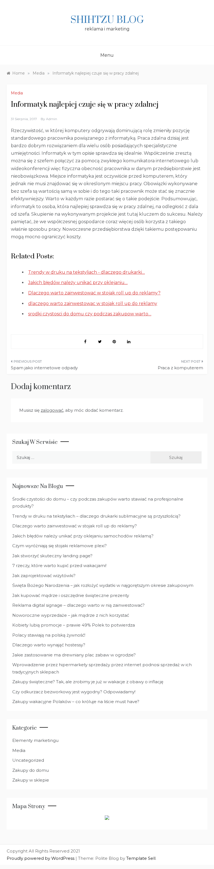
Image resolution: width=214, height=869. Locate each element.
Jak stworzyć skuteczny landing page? (52, 555)
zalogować (52, 410)
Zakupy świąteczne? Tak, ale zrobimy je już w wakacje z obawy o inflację (87, 681)
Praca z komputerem (180, 367)
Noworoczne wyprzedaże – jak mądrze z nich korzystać (70, 615)
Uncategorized (28, 760)
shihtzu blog (107, 20)
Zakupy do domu (30, 770)
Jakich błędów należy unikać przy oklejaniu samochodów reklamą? (83, 536)
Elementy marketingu (35, 740)
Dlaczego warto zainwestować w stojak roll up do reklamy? (74, 525)
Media (17, 93)
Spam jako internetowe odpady (44, 367)
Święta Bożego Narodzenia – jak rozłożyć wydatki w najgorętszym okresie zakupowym (102, 585)
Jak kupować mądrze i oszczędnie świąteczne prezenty (70, 595)
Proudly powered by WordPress (41, 858)
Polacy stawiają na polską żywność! (48, 635)
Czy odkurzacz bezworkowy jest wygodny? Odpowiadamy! (73, 691)
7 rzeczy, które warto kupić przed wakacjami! (59, 565)
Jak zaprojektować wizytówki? (44, 575)
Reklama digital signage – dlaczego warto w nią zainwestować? (78, 605)
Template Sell (140, 858)
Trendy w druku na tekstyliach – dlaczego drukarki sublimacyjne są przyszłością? (96, 516)
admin (51, 119)
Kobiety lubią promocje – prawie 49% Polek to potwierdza (73, 625)
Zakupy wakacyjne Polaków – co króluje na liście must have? (75, 701)
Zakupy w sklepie (30, 780)
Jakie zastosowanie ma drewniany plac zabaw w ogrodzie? (74, 655)
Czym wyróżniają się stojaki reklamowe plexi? (59, 545)
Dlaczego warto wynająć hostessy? (48, 644)
